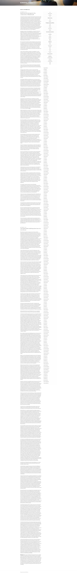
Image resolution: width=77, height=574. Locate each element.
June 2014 (45, 285)
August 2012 (45, 318)
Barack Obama (50, 14)
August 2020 (45, 174)
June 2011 (45, 339)
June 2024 (45, 105)
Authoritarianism (50, 13)
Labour (50, 36)
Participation (50, 46)
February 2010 (45, 363)
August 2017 (45, 228)
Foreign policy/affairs (50, 22)
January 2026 (45, 78)
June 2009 (45, 375)
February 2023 (45, 129)
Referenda (50, 52)
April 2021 (45, 162)
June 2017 (45, 231)
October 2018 (45, 207)
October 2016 (45, 243)
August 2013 (45, 300)
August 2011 (45, 336)
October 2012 (45, 315)
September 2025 (46, 84)
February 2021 (45, 165)
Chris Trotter (50, 15)
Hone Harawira (50, 27)
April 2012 (45, 324)
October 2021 (45, 153)
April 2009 (45, 378)
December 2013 (46, 294)
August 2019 (45, 192)
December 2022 (46, 132)
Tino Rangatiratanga (50, 61)
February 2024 (45, 111)
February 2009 (45, 381)
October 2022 (45, 135)
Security (50, 56)
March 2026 (45, 75)
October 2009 (45, 369)
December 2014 (46, 276)
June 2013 (45, 303)
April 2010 (45, 360)
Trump (50, 62)
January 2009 (45, 383)
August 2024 (45, 102)
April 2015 (45, 270)
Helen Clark (50, 26)
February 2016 (45, 255)
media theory (50, 40)
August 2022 (45, 138)
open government (50, 45)
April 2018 (45, 216)
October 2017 (45, 225)
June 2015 (45, 267)
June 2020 (45, 177)
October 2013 (45, 297)
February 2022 (45, 147)
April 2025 (45, 90)
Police (50, 48)
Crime (50, 16)
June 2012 (45, 321)
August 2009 (45, 372)
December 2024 (46, 96)
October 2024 (45, 99)
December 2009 (46, 366)
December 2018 (46, 204)
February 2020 (45, 183)
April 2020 (45, 180)
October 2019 (45, 189)
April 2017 (45, 234)
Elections (50, 21)
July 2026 (45, 69)
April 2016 (45, 252)
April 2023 (45, 126)
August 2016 (45, 246)
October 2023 (45, 117)
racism (50, 50)
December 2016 (46, 240)
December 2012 (46, 312)
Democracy (50, 17)
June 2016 (45, 249)
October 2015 (45, 261)
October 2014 (45, 279)
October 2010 (45, 351)
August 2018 (45, 210)
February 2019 (45, 201)
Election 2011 (50, 20)
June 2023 (45, 123)
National (50, 41)
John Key (50, 34)
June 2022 (45, 141)
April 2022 (45, 144)
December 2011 (46, 330)
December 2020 (46, 168)
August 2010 (45, 354)
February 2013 (45, 309)
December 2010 (46, 348)
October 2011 (45, 333)
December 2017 (46, 222)
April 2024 (45, 108)
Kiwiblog (50, 35)
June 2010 (45, 357)
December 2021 (46, 150)
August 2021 (45, 156)
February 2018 (45, 219)
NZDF (50, 43)
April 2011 (45, 342)
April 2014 (45, 288)
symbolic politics (50, 57)
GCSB (50, 24)
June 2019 (45, 195)
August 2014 (45, 282)
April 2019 (45, 198)
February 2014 (45, 291)
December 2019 (46, 186)
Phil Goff (50, 47)
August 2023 (45, 120)
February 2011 (45, 345)
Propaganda (50, 49)
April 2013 (45, 306)
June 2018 (45, 213)
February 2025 (45, 93)
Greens (50, 25)
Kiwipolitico (26, 3)
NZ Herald (50, 44)
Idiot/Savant (50, 29)
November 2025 (46, 81)
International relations (50, 31)
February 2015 (45, 273)
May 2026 (45, 72)
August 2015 (45, 264)
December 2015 (46, 258)
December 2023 (46, 114)
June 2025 (45, 87)
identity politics (50, 28)
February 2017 (45, 237)
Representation (50, 53)
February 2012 (45, 327)
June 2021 (45, 159)
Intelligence (50, 30)
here (29, 108)
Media (50, 39)
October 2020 (45, 171)
